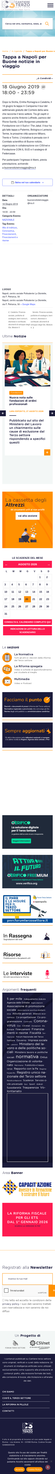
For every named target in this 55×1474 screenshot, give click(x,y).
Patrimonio (19, 1065)
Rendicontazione (14, 1080)
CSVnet (26, 1026)
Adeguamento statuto (35, 999)
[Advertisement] (27, 784)
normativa (27, 1057)
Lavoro (14, 1044)
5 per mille (14, 998)
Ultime (14, 336)
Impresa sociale (37, 1040)
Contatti (8, 1411)
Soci (26, 1084)
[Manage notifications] (47, 1467)
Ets (43, 1026)
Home (5, 51)
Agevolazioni (37, 1003)
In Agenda (17, 51)
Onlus (43, 1057)
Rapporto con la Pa (26, 1069)
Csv (19, 1026)
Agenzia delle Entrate (18, 1003)
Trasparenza (31, 1087)
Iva (8, 1044)
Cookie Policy (34, 1469)
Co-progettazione (26, 1017)
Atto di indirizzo (9, 227)
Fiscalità (35, 1033)
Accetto (19, 1469)
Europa (10, 1030)
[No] (51, 1461)
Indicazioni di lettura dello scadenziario (27, 630)
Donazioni (36, 1026)
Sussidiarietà (14, 1088)
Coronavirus (8, 230)
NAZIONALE (8, 219)
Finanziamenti (9, 233)
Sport (32, 1084)
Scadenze (28, 1080)
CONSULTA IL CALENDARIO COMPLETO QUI (27, 622)
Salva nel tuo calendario (27, 182)
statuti (40, 1084)
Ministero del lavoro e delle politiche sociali (26, 1048)
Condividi (45, 78)
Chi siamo (8, 1392)
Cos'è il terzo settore (16, 1398)
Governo (21, 1040)
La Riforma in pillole (15, 1405)
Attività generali (22, 1013)
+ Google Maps (27, 304)
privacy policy (10, 1304)
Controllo (28, 1022)
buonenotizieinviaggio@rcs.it (20, 167)
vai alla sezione (27, 516)
